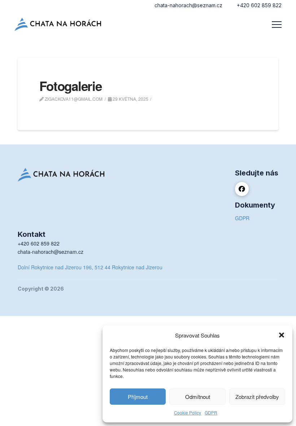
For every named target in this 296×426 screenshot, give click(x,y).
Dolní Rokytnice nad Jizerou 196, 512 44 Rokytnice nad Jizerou (90, 267)
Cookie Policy (187, 412)
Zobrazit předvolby (257, 396)
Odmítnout (197, 396)
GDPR (211, 412)
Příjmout (138, 396)
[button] (281, 335)
